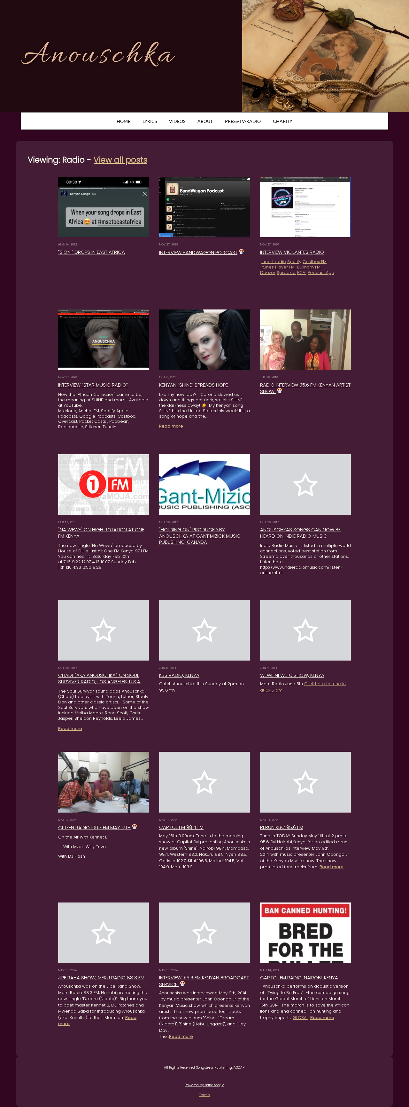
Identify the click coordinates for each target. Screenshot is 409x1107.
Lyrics (150, 121)
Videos (177, 121)
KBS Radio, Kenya (179, 675)
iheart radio (273, 262)
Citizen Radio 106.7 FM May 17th (94, 827)
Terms (204, 1095)
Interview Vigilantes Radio (292, 252)
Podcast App (321, 272)
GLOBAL (300, 1018)
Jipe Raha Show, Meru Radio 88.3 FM (101, 977)
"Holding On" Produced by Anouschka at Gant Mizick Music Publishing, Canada (200, 535)
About (205, 121)
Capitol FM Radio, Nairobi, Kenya (299, 977)
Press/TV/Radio (243, 121)
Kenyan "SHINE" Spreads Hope (193, 384)
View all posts (120, 159)
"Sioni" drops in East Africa (91, 252)
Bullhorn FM (308, 267)
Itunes (267, 267)
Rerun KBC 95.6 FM (281, 827)
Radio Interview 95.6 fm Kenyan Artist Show (305, 388)
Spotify (294, 262)
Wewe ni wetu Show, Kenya (292, 675)
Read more (171, 426)
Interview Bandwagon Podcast (198, 252)
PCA (301, 272)
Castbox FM (315, 262)
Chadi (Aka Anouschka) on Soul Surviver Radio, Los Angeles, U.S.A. (99, 678)
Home (123, 121)
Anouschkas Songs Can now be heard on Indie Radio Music (300, 532)
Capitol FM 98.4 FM (181, 827)
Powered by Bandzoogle (204, 1085)
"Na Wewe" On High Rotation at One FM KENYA (101, 532)
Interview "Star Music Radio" (93, 384)
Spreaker (286, 272)
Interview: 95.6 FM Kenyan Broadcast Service (204, 981)
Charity (282, 121)
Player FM (285, 267)
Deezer (267, 272)
